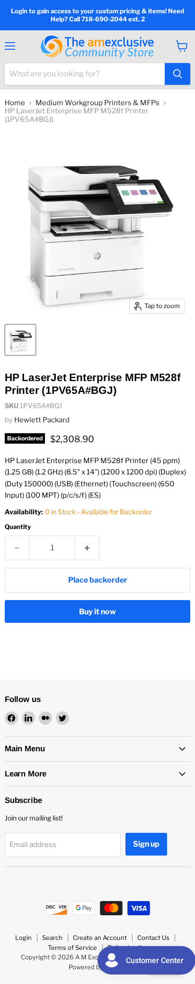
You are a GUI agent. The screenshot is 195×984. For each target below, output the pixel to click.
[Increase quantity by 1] (87, 548)
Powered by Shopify (98, 967)
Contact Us (153, 937)
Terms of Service (72, 947)
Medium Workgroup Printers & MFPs (97, 103)
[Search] (177, 74)
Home (15, 103)
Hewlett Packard (42, 420)
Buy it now (97, 611)
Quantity (18, 526)
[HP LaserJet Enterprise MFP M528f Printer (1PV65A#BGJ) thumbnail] (20, 340)
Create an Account (100, 937)
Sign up (146, 843)
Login (23, 937)
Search (52, 937)
